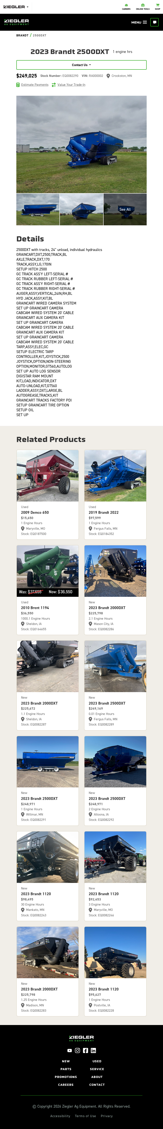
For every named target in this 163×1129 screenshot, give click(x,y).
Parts (66, 1069)
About (97, 1077)
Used (97, 1061)
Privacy (107, 1116)
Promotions (66, 1077)
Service (97, 1069)
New (66, 1061)
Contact (97, 1085)
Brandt (22, 35)
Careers (66, 1085)
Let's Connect (154, 22)
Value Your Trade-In (71, 85)
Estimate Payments (34, 85)
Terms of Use (85, 1116)
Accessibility (60, 1116)
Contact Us (79, 65)
